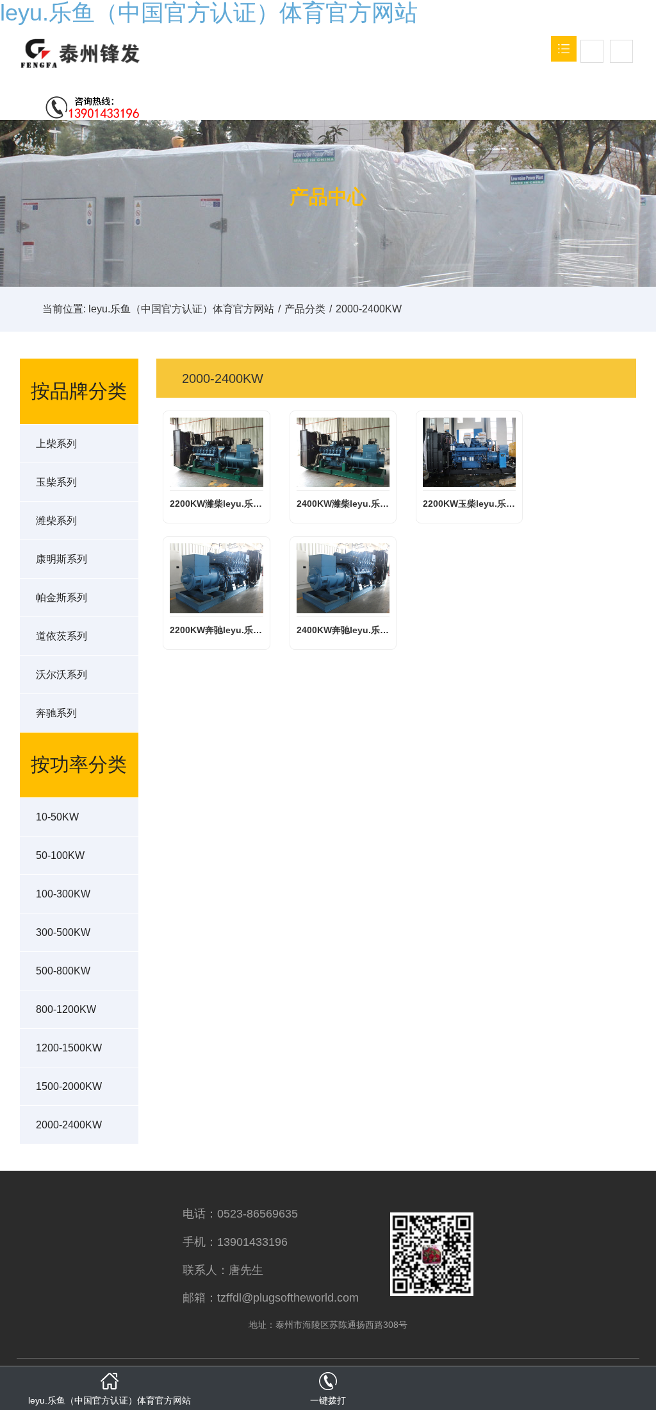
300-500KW (63, 932)
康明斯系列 (61, 559)
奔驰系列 (56, 713)
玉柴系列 (56, 482)
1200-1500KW (69, 1047)
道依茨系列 (61, 636)
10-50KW (57, 816)
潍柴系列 (56, 520)
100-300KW (63, 893)
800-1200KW (66, 1009)
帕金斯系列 (61, 597)
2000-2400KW (69, 1124)
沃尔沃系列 (61, 674)
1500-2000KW (69, 1086)
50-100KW (60, 855)
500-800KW (63, 970)
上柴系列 (56, 443)
